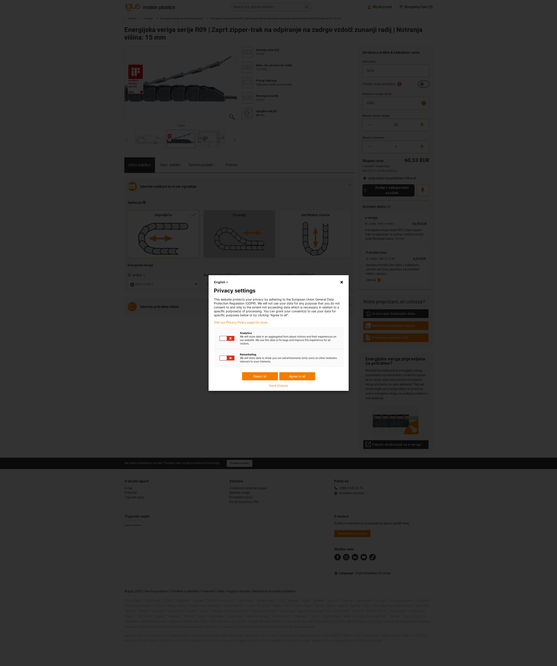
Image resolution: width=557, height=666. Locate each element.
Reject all (259, 376)
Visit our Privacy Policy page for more (240, 322)
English (219, 282)
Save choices (278, 385)
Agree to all (297, 376)
